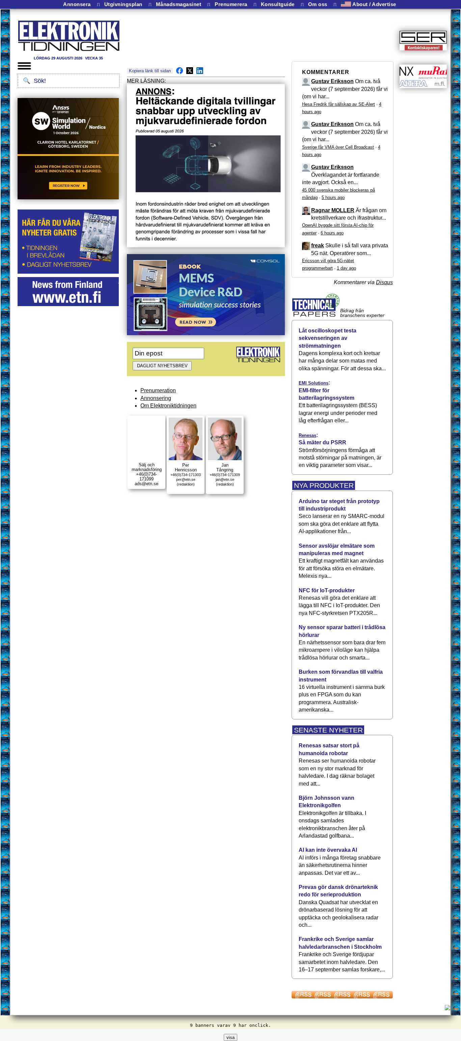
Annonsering (155, 398)
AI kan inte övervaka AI (328, 850)
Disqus (384, 282)
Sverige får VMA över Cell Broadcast (338, 147)
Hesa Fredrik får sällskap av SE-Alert (338, 104)
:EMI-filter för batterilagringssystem (326, 390)
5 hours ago (333, 197)
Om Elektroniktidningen (168, 405)
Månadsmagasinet (178, 4)
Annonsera (77, 4)
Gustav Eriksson (332, 81)
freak (317, 245)
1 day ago (346, 268)
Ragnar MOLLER (332, 210)
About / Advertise (373, 4)
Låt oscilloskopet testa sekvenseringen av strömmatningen (327, 338)
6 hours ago (332, 233)
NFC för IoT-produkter (327, 590)
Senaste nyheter (328, 730)
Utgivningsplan (123, 4)
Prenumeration (158, 390)
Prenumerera (231, 4)
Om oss (317, 4)
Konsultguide (278, 4)
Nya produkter (324, 485)
